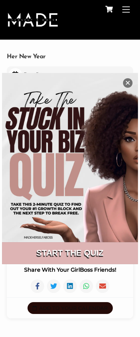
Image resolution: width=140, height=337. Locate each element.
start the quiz (70, 252)
